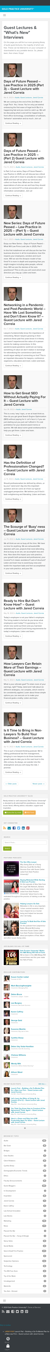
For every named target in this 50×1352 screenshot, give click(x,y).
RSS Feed (30, 812)
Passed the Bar (24, 1231)
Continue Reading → (13, 123)
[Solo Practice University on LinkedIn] (23, 829)
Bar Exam (24, 1146)
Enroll (7, 1342)
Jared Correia (38, 98)
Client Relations (24, 1161)
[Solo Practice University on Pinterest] (27, 829)
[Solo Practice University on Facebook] (14, 829)
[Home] (27, 1328)
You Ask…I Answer (24, 1291)
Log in (7, 1349)
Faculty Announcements (24, 1181)
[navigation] (25, 1338)
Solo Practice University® (18, 9)
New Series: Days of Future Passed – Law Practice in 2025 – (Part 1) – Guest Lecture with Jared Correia (24, 228)
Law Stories (24, 1216)
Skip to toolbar (5, 1325)
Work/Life (24, 1286)
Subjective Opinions (24, 1261)
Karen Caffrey (24, 1206)
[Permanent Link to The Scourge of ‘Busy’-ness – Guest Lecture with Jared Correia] (25, 515)
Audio (17, 98)
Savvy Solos (24, 1241)
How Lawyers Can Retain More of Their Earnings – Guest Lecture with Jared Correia (23, 669)
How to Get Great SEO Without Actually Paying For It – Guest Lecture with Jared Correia (25, 399)
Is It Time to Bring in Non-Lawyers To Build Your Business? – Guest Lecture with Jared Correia (24, 736)
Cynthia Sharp (24, 1166)
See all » (42, 1084)
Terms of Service (34, 1307)
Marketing (24, 1221)
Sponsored (24, 1256)
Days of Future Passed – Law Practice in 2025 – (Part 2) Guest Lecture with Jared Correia (24, 156)
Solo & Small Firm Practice (24, 1251)
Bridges (24, 1151)
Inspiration (24, 1196)
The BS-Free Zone (24, 1271)
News (24, 1226)
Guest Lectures (26, 98)
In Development (24, 1191)
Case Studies (24, 1156)
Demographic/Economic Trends (24, 1171)
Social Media (24, 1246)
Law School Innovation (24, 1211)
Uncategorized (24, 1281)
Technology (24, 1266)
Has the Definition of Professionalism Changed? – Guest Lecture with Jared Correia (24, 468)
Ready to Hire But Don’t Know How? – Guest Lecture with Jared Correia (24, 604)
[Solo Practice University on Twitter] (18, 829)
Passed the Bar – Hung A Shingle (24, 1236)
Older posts (11, 784)
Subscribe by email (13, 812)
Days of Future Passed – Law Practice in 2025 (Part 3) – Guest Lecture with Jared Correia (24, 87)
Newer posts (38, 784)
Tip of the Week (24, 1276)
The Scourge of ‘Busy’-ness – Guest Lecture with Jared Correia (24, 530)
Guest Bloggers (24, 1186)
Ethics (24, 1176)
